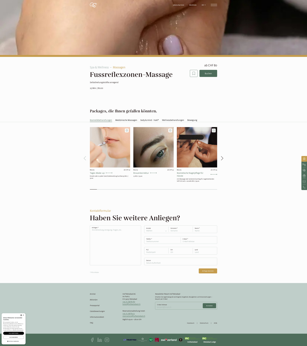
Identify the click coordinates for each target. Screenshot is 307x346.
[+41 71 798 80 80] (304, 187)
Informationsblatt (97, 317)
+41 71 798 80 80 (128, 301)
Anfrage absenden (208, 271)
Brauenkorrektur (141, 173)
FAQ (91, 323)
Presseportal (95, 305)
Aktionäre (93, 299)
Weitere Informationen (18, 330)
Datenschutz (204, 323)
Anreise (93, 294)
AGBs (215, 323)
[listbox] (21, 315)
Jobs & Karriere (178, 5)
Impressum (190, 323)
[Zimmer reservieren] (304, 164)
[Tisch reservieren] (304, 170)
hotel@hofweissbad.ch (131, 304)
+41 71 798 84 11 (128, 313)
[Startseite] (93, 5)
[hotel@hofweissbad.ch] (304, 181)
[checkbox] (194, 73)
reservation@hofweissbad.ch (133, 316)
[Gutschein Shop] (304, 175)
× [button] (23, 315)
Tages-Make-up (97, 173)
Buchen (208, 73)
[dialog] (14, 328)
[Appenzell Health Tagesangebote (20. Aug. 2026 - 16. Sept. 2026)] (304, 158)
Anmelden (209, 306)
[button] (13, 341)
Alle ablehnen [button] (13, 337)
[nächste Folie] (222, 158)
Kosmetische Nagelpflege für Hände (190, 174)
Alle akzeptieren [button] (13, 333)
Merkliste (193, 5)
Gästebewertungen (97, 311)
